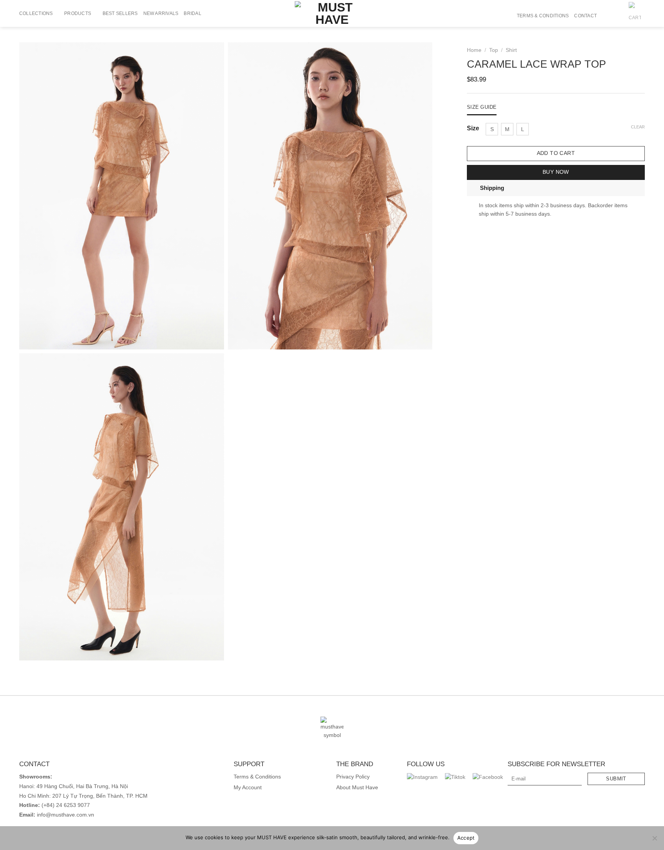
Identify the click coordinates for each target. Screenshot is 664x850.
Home (474, 50)
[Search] (605, 15)
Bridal (192, 13)
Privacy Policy (353, 777)
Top (493, 50)
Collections (36, 13)
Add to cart (556, 153)
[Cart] (635, 15)
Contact (585, 15)
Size (473, 128)
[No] (654, 840)
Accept (466, 838)
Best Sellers (120, 13)
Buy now (556, 172)
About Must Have (357, 787)
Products (77, 13)
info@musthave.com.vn (64, 815)
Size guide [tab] (482, 107)
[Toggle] (473, 188)
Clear (638, 127)
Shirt (511, 50)
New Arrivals (161, 13)
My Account (248, 787)
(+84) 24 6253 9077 (66, 805)
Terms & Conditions (543, 15)
